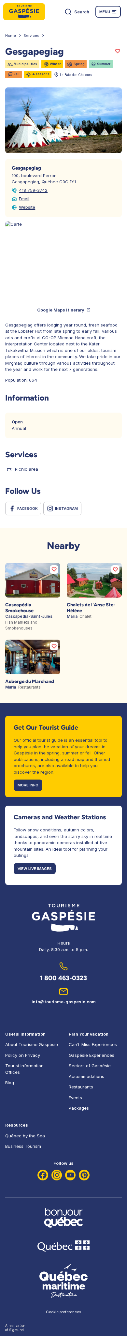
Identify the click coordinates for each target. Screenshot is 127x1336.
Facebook (27, 508)
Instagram (66, 508)
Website (27, 207)
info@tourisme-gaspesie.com (64, 1001)
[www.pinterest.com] (84, 1175)
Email (24, 198)
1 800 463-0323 (63, 978)
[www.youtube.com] (70, 1175)
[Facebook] (42, 1175)
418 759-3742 (33, 190)
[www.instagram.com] (56, 1175)
